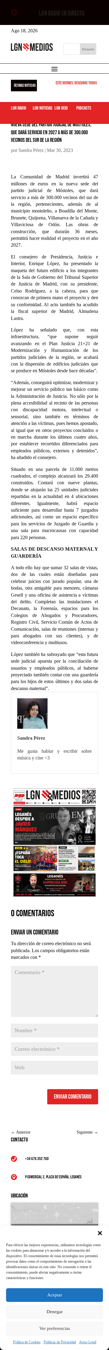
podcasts (83, 108)
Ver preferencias (54, 1328)
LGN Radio (18, 108)
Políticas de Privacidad (60, 1342)
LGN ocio (61, 108)
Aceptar (54, 1294)
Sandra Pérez (31, 150)
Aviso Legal (87, 1342)
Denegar (55, 1311)
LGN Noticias (42, 108)
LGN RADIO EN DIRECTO (61, 13)
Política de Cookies (27, 1342)
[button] (100, 1233)
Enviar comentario (72, 1096)
